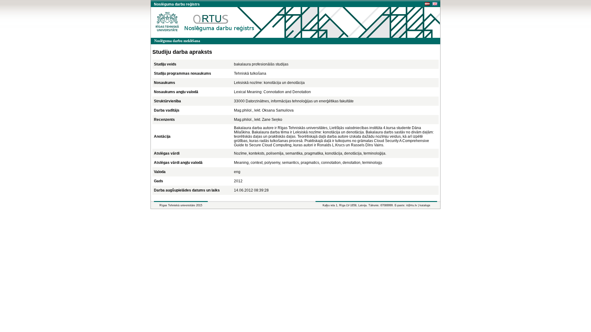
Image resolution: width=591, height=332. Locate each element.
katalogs (425, 205)
